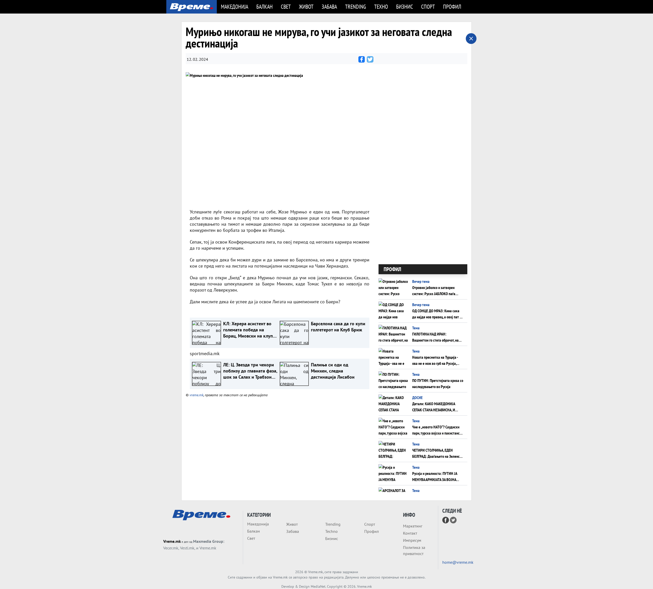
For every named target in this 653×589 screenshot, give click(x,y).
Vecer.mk (170, 547)
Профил (452, 6)
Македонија (234, 6)
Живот (306, 6)
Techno (331, 531)
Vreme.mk (172, 541)
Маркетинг (412, 525)
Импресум (412, 540)
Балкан (264, 6)
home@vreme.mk (457, 562)
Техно (381, 6)
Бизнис (404, 6)
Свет (286, 6)
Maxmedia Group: (208, 541)
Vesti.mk (187, 547)
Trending (355, 6)
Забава (329, 6)
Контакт (410, 533)
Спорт (428, 6)
